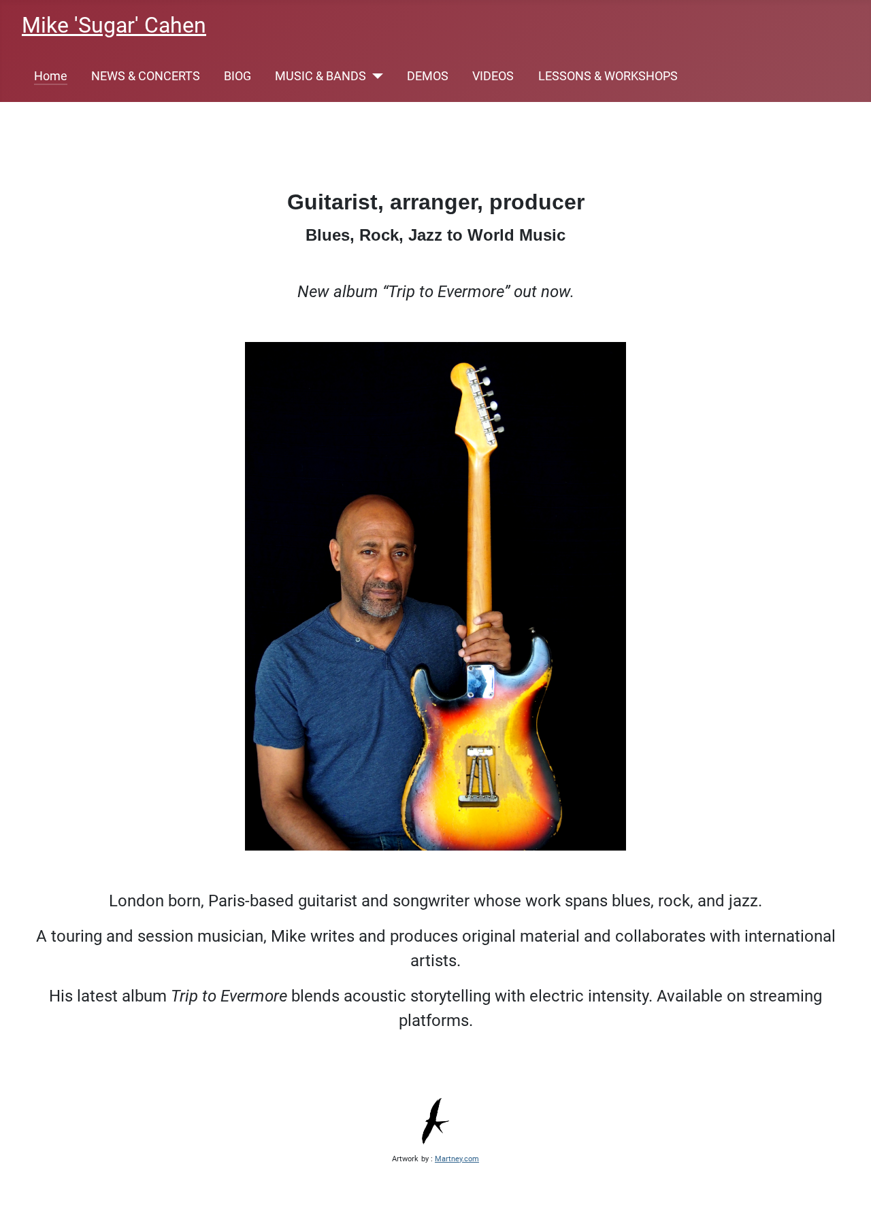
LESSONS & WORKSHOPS (608, 76)
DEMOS (427, 76)
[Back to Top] (847, 1190)
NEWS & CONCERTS (145, 76)
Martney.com (457, 1158)
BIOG (237, 76)
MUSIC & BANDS (320, 76)
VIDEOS (493, 76)
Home (50, 76)
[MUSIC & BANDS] (374, 76)
